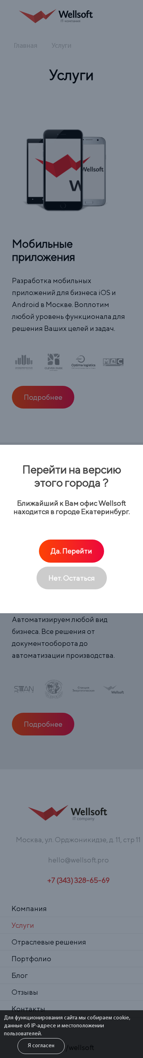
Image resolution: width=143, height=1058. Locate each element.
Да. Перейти (71, 551)
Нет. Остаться (71, 578)
